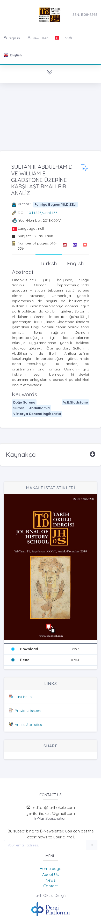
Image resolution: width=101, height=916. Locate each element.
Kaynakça (21, 454)
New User (39, 38)
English (15, 55)
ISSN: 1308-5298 (84, 14)
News (51, 880)
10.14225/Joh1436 (42, 212)
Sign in (14, 38)
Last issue (23, 696)
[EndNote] (75, 246)
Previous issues (28, 710)
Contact (50, 885)
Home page (50, 868)
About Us (50, 874)
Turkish (66, 38)
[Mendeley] (65, 246)
